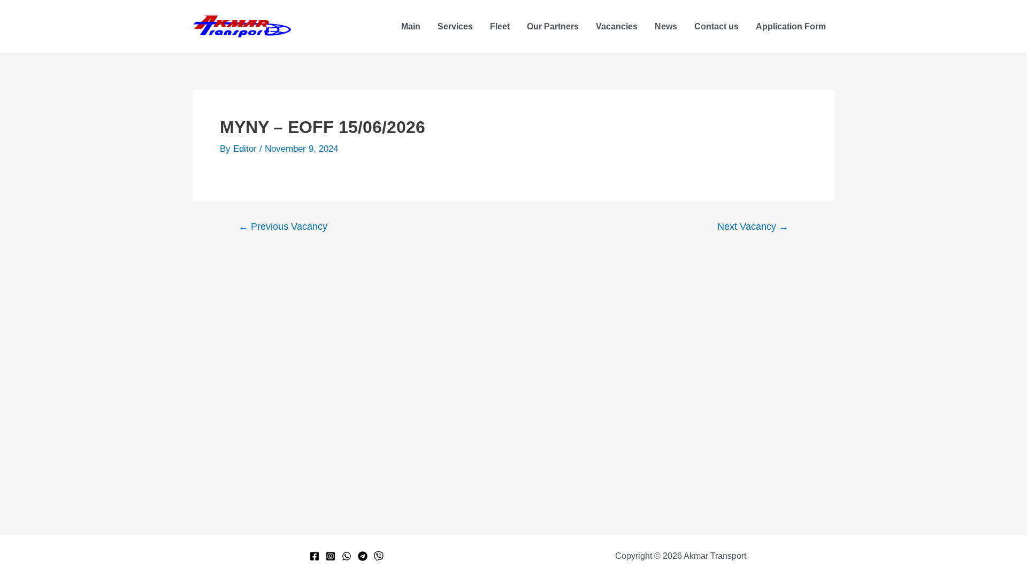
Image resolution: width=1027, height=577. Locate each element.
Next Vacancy (752, 226)
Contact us (716, 26)
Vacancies (617, 26)
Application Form (791, 26)
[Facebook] (314, 556)
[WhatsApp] (346, 556)
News (666, 26)
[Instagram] (330, 556)
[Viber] (379, 556)
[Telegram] (362, 556)
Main (410, 26)
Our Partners (553, 26)
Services (455, 26)
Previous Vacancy (283, 226)
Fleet (500, 26)
